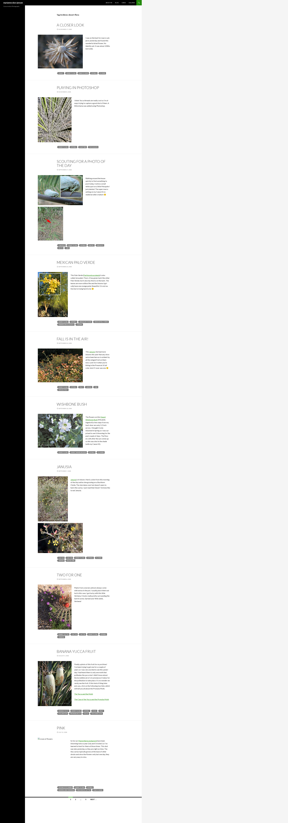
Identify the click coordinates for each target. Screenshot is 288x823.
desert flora (71, 73)
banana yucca (64, 711)
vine (96, 387)
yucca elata (93, 147)
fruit (81, 387)
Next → (93, 799)
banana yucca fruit (76, 651)
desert (61, 73)
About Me (109, 2)
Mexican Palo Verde (76, 262)
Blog (117, 2)
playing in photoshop (78, 87)
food (95, 711)
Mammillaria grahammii (87, 741)
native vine (70, 560)
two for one (69, 575)
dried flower (83, 73)
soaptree (83, 147)
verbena (61, 637)
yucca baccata (96, 713)
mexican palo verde (101, 322)
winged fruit (63, 390)
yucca (86, 713)
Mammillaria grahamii (66, 790)
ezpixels (94, 73)
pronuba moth (75, 713)
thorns (79, 324)
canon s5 (62, 245)
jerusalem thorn (85, 322)
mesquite (100, 245)
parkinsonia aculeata (66, 324)
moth (61, 248)
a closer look (70, 25)
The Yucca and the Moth (83, 694)
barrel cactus (64, 634)
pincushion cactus (83, 790)
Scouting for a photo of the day (81, 163)
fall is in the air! (72, 339)
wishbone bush (72, 404)
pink (61, 728)
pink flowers (97, 790)
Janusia (92, 352)
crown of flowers (65, 787)
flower (102, 73)
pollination (63, 713)
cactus (61, 558)
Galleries (132, 2)
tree (67, 248)
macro (91, 245)
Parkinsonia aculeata (92, 275)
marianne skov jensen (13, 2)
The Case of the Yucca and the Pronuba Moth (91, 699)
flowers (101, 452)
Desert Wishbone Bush (78, 452)
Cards (124, 2)
